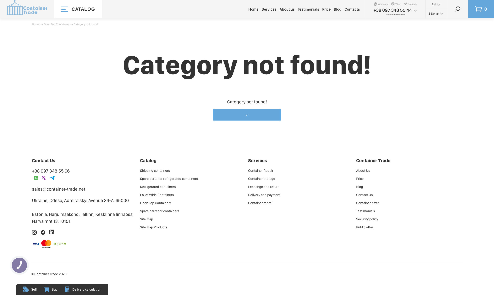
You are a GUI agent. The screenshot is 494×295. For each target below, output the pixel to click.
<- (247, 115)
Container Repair (260, 170)
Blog (338, 9)
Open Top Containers (56, 24)
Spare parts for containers (159, 211)
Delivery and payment (264, 195)
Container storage (261, 179)
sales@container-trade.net (58, 189)
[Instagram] (34, 233)
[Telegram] (52, 178)
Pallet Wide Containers (157, 195)
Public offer (364, 227)
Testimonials (308, 9)
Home (253, 9)
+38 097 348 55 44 (392, 10)
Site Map (146, 219)
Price (326, 9)
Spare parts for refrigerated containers (169, 179)
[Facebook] (43, 233)
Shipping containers (155, 170)
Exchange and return (263, 187)
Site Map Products (153, 227)
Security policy (367, 219)
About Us (363, 170)
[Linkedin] (51, 233)
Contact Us (364, 195)
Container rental (260, 203)
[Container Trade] (27, 9)
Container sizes (368, 203)
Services (269, 9)
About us (287, 9)
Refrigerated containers (158, 187)
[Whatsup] (36, 178)
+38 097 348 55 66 (51, 171)
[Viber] (44, 178)
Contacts (352, 9)
